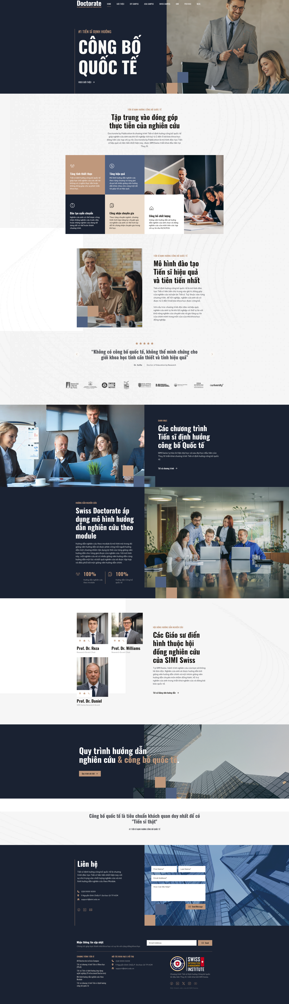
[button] (77, 354)
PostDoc (187, 4)
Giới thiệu (120, 4)
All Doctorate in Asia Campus (88, 960)
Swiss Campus (164, 4)
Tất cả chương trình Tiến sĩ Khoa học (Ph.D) (91, 965)
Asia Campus (149, 4)
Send (207, 943)
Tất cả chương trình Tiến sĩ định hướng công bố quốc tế (91, 984)
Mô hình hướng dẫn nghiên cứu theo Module (90, 978)
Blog (198, 4)
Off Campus (134, 4)
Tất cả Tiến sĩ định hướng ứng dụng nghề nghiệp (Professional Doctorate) (91, 972)
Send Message (197, 906)
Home (109, 4)
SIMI (177, 4)
